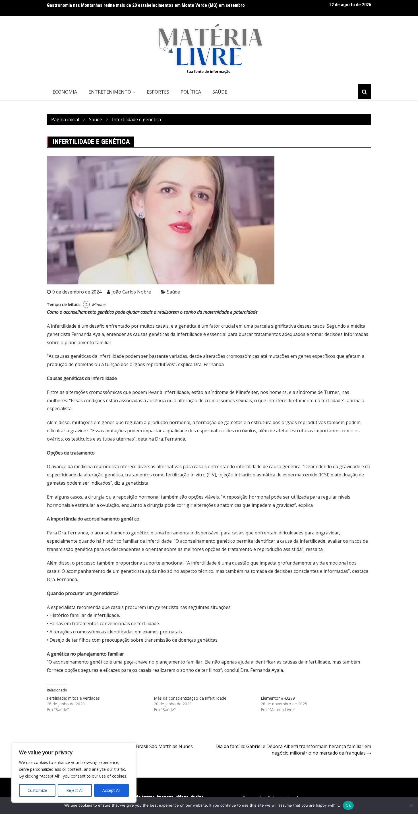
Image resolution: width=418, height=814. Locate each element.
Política (191, 92)
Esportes (158, 92)
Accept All (111, 790)
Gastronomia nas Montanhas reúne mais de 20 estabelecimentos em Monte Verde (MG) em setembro (146, 5)
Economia (65, 92)
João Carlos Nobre (131, 292)
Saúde (219, 92)
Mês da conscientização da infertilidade (190, 698)
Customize (37, 790)
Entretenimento (109, 92)
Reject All (74, 790)
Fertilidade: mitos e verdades (73, 698)
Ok (348, 805)
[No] (411, 805)
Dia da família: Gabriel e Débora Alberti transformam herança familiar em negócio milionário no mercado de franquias (293, 749)
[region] (73, 773)
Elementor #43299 (278, 698)
